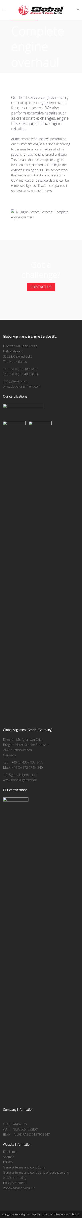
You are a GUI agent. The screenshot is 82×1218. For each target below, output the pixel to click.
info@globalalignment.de (20, 775)
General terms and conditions (24, 1167)
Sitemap (8, 1157)
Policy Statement (14, 1183)
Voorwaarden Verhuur (19, 1188)
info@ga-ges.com (15, 381)
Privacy (8, 1162)
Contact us (41, 287)
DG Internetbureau (69, 1214)
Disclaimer (10, 1151)
